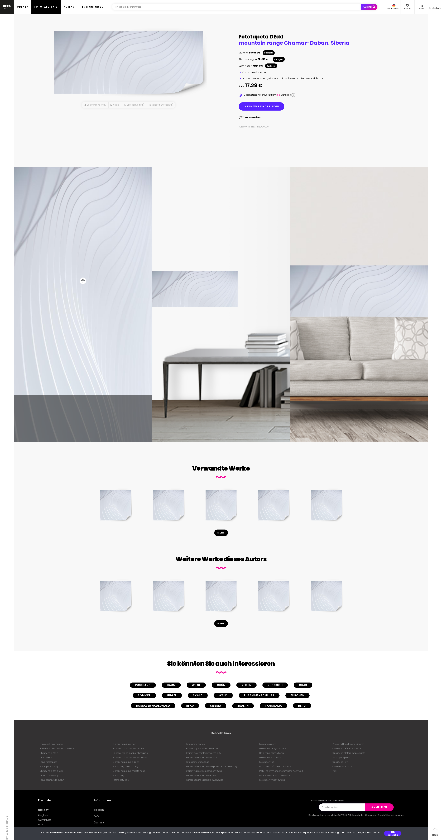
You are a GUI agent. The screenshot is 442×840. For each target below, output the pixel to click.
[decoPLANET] (7, 7)
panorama (273, 706)
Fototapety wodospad (197, 761)
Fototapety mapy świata (272, 779)
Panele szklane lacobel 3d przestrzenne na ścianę (211, 766)
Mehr (221, 532)
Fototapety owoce (195, 744)
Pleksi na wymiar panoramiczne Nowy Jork (281, 770)
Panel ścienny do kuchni (52, 779)
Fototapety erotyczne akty (272, 748)
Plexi (335, 770)
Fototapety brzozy (49, 766)
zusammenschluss (259, 695)
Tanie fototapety (48, 761)
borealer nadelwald (153, 706)
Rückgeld (268, 53)
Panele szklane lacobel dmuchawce (204, 779)
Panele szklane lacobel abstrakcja (130, 753)
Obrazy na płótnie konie (271, 753)
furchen (297, 695)
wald (223, 695)
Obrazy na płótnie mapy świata (349, 753)
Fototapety (118, 775)
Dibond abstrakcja (49, 775)
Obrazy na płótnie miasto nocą (129, 770)
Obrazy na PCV (340, 761)
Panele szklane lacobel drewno (348, 744)
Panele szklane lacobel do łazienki (57, 748)
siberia (215, 706)
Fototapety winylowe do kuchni (202, 748)
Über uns (99, 822)
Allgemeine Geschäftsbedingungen (384, 815)
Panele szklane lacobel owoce (128, 748)
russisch (275, 685)
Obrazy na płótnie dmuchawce (275, 766)
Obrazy (22, 6)
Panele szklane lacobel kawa (201, 775)
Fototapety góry (121, 779)
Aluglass (43, 815)
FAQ (96, 816)
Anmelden (379, 807)
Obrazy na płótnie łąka (51, 770)
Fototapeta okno (267, 744)
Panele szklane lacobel (51, 744)
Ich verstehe (393, 833)
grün (221, 685)
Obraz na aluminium (343, 766)
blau (190, 706)
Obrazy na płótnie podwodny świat (204, 770)
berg (302, 706)
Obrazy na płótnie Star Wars (347, 748)
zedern (243, 706)
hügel (172, 695)
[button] (394, 7)
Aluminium (44, 820)
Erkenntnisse (92, 6)
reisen (246, 685)
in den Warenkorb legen (261, 106)
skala (198, 695)
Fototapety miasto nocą (125, 766)
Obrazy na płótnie (49, 753)
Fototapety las (266, 761)
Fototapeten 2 (45, 6)
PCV (40, 824)
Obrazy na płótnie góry (125, 744)
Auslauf (70, 6)
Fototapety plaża (341, 757)
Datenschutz (356, 815)
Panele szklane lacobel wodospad (130, 757)
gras (303, 685)
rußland (143, 685)
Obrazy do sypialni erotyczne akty (203, 753)
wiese (196, 685)
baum (171, 685)
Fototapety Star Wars (270, 757)
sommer (144, 695)
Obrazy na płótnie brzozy (126, 761)
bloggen (99, 810)
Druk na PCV (46, 757)
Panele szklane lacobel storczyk (202, 757)
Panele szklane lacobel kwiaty (274, 775)
